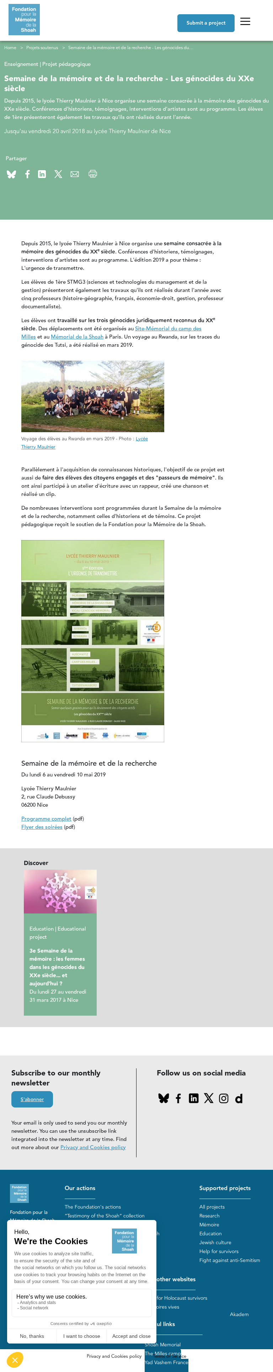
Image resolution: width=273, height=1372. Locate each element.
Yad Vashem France (166, 1362)
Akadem (239, 1314)
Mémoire (209, 1225)
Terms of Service (169, 1356)
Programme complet (46, 819)
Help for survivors (219, 1251)
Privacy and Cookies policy (93, 1147)
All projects (212, 1207)
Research (209, 1216)
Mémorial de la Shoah (77, 337)
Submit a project (206, 23)
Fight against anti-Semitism (229, 1260)
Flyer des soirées (42, 827)
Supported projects (225, 1188)
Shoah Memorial (163, 1345)
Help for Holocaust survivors (176, 1298)
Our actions (80, 1188)
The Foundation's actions (93, 1207)
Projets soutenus (42, 47)
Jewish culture (215, 1242)
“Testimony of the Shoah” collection (105, 1216)
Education (210, 1233)
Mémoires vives (162, 1307)
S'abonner (32, 1100)
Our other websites (170, 1279)
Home (10, 47)
